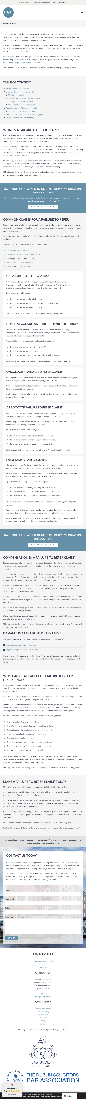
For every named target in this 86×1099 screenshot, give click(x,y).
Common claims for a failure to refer (20, 92)
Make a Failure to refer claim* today (20, 118)
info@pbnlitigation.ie (43, 996)
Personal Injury (43, 1011)
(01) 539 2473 (47, 979)
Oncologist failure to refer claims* (21, 101)
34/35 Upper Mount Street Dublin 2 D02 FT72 (43, 964)
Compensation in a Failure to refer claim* (22, 108)
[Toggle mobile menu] (82, 12)
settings (60, 1097)
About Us (43, 1018)
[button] (43, 645)
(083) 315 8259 (43, 989)
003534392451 (46, 983)
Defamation (43, 1015)
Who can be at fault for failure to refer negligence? (25, 114)
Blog (43, 1021)
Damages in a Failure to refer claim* (22, 111)
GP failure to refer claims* (18, 95)
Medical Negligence (43, 1009)
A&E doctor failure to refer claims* (21, 105)
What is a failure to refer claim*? (18, 88)
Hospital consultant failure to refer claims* (25, 98)
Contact (43, 1024)
